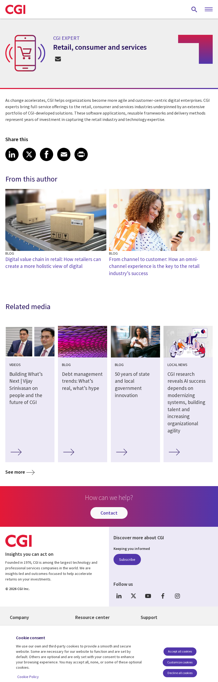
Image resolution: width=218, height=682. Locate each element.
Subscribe (127, 559)
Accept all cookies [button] (180, 651)
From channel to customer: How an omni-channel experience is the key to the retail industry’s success (154, 266)
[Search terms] (194, 9)
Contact (109, 513)
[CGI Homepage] (15, 9)
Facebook (162, 596)
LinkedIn (119, 596)
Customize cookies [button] (179, 662)
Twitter (133, 596)
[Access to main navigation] (208, 9)
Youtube (148, 596)
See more (15, 472)
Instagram (177, 596)
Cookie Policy (28, 676)
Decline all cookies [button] (179, 673)
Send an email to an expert (57, 58)
